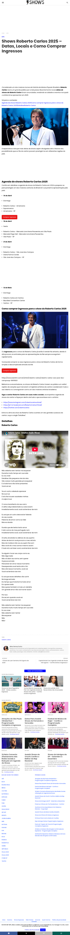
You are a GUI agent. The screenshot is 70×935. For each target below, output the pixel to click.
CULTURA (4, 791)
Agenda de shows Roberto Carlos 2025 (16, 103)
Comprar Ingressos (9, 217)
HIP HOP (27, 750)
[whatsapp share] (61, 933)
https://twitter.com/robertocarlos (16, 408)
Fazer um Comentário (35, 671)
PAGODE (50, 750)
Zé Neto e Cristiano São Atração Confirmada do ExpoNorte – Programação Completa (49, 830)
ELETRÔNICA (5, 794)
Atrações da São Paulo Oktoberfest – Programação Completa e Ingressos (12, 722)
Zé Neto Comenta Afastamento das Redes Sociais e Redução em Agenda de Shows (11, 758)
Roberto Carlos (30, 105)
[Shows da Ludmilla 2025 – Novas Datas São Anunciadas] (53, 681)
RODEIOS (4, 840)
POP (3, 830)
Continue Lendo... (15, 734)
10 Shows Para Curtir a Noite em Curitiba (47, 818)
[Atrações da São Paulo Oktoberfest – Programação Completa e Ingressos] (12, 707)
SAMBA (4, 846)
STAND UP (4, 858)
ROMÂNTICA (5, 843)
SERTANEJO (28, 715)
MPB (7, 33)
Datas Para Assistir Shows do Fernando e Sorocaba (34, 721)
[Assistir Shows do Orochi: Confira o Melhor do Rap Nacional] (35, 743)
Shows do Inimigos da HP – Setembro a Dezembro (57, 756)
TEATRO (4, 861)
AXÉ (3, 778)
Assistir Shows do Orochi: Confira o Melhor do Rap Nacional (32, 757)
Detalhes (20, 105)
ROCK (3, 837)
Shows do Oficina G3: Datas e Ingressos (47, 815)
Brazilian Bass (6, 785)
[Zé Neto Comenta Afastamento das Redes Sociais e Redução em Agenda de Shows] (12, 743)
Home (3, 33)
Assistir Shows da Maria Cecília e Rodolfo (47, 812)
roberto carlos (6, 640)
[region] (35, 68)
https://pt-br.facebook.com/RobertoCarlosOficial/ (22, 405)
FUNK (3, 803)
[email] (44, 933)
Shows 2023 (5, 852)
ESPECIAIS (4, 715)
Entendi (43, 930)
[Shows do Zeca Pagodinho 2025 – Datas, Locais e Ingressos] (11, 681)
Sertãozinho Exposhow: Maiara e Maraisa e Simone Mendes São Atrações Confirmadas (50, 835)
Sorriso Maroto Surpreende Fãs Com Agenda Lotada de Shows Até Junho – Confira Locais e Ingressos (33, 690)
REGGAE (4, 833)
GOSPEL (4, 806)
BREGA (3, 788)
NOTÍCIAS (4, 750)
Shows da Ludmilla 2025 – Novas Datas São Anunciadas (53, 689)
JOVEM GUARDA (6, 818)
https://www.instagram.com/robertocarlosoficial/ (22, 402)
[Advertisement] (35, 20)
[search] (67, 3)
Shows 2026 (5, 855)
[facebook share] (9, 933)
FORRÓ (4, 800)
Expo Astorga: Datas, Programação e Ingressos (49, 821)
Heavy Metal (5, 809)
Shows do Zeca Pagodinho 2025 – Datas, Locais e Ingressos (10, 690)
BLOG (3, 782)
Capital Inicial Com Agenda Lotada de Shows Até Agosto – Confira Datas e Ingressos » (53, 662)
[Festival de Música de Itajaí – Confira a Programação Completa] (58, 707)
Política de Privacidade (32, 930)
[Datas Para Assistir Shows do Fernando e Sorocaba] (35, 707)
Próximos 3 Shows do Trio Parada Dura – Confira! (49, 804)
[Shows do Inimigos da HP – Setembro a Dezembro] (58, 743)
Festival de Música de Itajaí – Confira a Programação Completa (57, 722)
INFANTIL (4, 815)
